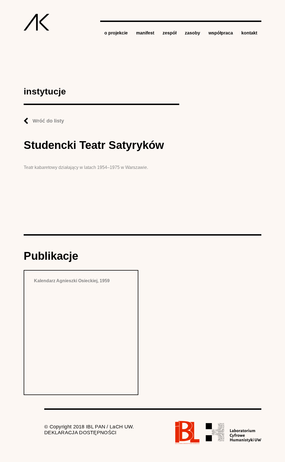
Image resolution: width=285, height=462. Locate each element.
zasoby (192, 33)
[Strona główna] (37, 22)
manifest (145, 33)
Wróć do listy (48, 121)
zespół (169, 33)
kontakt (249, 33)
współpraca (220, 33)
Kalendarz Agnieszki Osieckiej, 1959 (72, 280)
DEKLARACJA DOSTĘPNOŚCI (80, 432)
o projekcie (116, 33)
